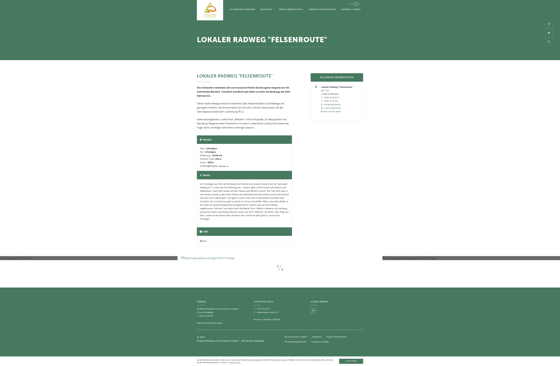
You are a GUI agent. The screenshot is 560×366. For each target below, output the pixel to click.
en (352, 4)
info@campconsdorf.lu (267, 312)
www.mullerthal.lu (332, 108)
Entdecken (266, 9)
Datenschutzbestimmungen (210, 323)
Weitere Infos (234, 362)
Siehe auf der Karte (331, 111)
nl (360, 4)
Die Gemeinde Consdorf (242, 9)
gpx (204, 240)
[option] (280, 258)
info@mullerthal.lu (332, 104)
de (356, 4)
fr (349, 4)
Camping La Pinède (350, 9)
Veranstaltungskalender (322, 9)
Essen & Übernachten (290, 9)
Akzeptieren (351, 361)
